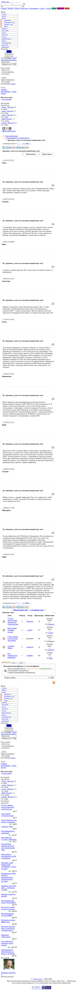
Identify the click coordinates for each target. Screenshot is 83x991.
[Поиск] (2, 6)
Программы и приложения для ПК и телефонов (8, 856)
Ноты (54, 8)
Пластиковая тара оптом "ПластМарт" (8, 902)
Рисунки (60, 8)
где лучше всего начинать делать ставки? (7, 943)
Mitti (3, 119)
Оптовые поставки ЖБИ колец (8, 921)
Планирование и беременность (17, 138)
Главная (4, 8)
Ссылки (48, 8)
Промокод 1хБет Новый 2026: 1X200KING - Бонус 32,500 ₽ (8, 866)
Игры (67, 8)
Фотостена (5, 34)
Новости (11, 8)
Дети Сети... (38, 979)
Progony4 (29, 621)
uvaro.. (13, 84)
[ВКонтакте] (3, 128)
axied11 (30, 630)
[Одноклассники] (7, 128)
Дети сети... (5, 2)
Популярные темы (9, 22)
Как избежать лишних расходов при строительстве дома (8, 847)
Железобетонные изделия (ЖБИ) (7, 914)
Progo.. (4, 107)
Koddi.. (4, 123)
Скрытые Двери (11, 647)
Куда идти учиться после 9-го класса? (8, 908)
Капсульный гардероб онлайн (12, 630)
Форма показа (47, 154)
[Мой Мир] (10, 128)
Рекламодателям (6, 43)
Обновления (7, 20)
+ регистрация (6, 99)
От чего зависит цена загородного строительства (13, 621)
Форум (17, 8)
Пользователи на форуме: (8, 662)
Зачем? (14, 58)
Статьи (41, 8)
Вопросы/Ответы (6, 38)
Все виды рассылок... (9, 60)
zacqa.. (4, 115)
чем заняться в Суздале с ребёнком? (8, 838)
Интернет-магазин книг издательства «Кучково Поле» (8, 928)
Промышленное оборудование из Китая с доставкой (8, 952)
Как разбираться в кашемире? (13, 655)
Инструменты (31, 154)
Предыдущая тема (20, 610)
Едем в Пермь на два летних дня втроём (13, 638)
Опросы (4, 41)
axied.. (4, 111)
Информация (5, 47)
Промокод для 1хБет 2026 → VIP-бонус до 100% (8, 888)
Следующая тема (37, 610)
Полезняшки (33, 8)
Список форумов (11, 136)
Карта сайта (5, 45)
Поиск (13, 662)
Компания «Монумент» (6, 936)
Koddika (30, 655)
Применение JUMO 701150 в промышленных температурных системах (8, 877)
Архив (6, 26)
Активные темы (8, 24)
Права (21, 662)
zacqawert (29, 647)
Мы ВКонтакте (10, 131)
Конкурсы (24, 8)
